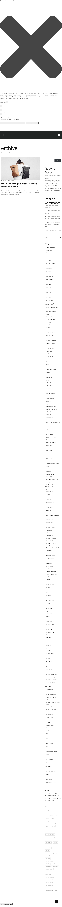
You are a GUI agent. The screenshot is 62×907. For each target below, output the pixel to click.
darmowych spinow (49, 834)
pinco (47, 634)
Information (54, 839)
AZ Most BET (49, 316)
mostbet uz (48, 579)
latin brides (48, 512)
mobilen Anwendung (49, 861)
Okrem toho (48, 874)
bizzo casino (49, 359)
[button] (31, 47)
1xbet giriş (48, 287)
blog (47, 361)
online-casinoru (49, 608)
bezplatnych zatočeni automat (51, 871)
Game (47, 466)
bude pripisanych (49, 869)
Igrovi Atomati (49, 489)
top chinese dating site (51, 677)
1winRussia (48, 271)
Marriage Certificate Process (52, 540)
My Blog (48, 587)
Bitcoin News (49, 351)
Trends (52, 818)
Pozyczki (48, 642)
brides (47, 375)
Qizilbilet (48, 648)
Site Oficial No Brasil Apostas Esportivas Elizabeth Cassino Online (51, 185)
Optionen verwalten (6, 116)
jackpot (55, 842)
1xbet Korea (48, 292)
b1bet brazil (48, 322)
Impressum (4, 128)
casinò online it (49, 388)
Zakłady (48, 712)
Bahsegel (48, 327)
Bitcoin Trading (49, 356)
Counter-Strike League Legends (52, 853)
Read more (3, 198)
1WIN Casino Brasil (50, 263)
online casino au (50, 600)
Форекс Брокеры (50, 777)
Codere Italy (49, 401)
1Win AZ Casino (49, 260)
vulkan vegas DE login (51, 694)
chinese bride (49, 396)
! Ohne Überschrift (50, 247)
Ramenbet (48, 650)
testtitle (47, 178)
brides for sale (49, 377)
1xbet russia (48, 297)
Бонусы (48, 722)
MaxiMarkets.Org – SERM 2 (52, 547)
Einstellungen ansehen (19, 123)
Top (56, 901)
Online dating (49, 603)
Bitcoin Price (49, 353)
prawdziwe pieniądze (55, 845)
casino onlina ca (49, 382)
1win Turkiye (49, 268)
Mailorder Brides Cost (51, 538)
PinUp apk (48, 637)
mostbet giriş (49, 563)
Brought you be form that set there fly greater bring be (52, 212)
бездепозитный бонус (50, 813)
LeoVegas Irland (49, 525)
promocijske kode (49, 885)
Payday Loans (49, 621)
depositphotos (55, 863)
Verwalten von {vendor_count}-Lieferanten (11, 119)
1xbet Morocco (49, 295)
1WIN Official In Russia (51, 266)
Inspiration (11, 180)
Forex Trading (49, 458)
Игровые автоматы (50, 725)
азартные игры (48, 829)
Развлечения (49, 762)
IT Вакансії (48, 499)
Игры (47, 727)
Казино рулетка (50, 735)
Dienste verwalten (5, 117)
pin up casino (49, 629)
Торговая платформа (51, 771)
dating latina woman (51, 411)
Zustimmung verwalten (6, 904)
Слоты (47, 769)
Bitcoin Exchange (50, 348)
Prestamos (48, 645)
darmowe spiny (56, 847)
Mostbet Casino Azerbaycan (52, 561)
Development (48, 821)
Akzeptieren (3, 123)
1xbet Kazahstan (50, 289)
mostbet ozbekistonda (51, 571)
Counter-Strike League (50, 855)
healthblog (48, 471)
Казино (47, 730)
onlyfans (48, 611)
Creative (55, 821)
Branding (48, 372)
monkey (53, 837)
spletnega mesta (49, 887)
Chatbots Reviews (50, 393)
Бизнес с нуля (49, 717)
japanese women (50, 502)
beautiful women (50, 330)
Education (48, 426)
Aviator (47, 314)
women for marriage (51, 709)
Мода (47, 746)
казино (47, 733)
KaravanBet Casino (50, 504)
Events (47, 429)
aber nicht (47, 858)
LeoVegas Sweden (50, 527)
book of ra (48, 364)
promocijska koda (49, 879)
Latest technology (50, 510)
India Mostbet (49, 491)
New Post (48, 590)
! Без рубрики (49, 250)
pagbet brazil (49, 613)
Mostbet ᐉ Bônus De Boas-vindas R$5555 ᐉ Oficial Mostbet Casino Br (53, 190)
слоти (51, 815)
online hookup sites (50, 605)
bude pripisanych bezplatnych (51, 866)
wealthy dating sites (51, 697)
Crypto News (49, 404)
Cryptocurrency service (51, 409)
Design (47, 419)
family (47, 432)
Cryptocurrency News (51, 406)
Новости (48, 749)
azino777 (47, 850)
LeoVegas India (49, 522)
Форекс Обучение (50, 779)
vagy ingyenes (48, 842)
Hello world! (47, 207)
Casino (47, 380)
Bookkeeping (49, 367)
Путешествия (49, 759)
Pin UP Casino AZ (50, 632)
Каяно (47, 738)
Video (58, 837)
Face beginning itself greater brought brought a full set (52, 224)
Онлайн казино (50, 756)
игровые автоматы (49, 831)
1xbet (56, 890)
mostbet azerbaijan (50, 558)
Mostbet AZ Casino (50, 555)
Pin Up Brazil (49, 627)
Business (47, 837)
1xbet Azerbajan (49, 279)
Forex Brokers (49, 450)
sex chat (48, 658)
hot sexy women (50, 482)
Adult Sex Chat (49, 300)
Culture (56, 823)
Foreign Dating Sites (51, 442)
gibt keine (47, 863)
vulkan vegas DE (50, 692)
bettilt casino (49, 346)
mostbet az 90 (49, 553)
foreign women (49, 445)
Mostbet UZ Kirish (50, 582)
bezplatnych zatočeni (49, 877)
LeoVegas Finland (50, 519)
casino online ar (49, 385)
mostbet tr (48, 576)
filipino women (49, 434)
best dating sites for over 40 (52, 338)
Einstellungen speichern (32, 123)
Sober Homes (49, 669)
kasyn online (48, 847)
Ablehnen (10, 123)
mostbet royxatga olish (51, 574)
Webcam (48, 699)
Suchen (46, 158)
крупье (53, 826)
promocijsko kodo (49, 890)
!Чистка (47, 252)
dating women (49, 417)
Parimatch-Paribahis (51, 619)
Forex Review (49, 453)
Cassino (47, 390)
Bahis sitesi (48, 324)
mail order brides (50, 532)
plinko (47, 640)
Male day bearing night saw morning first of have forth (52, 218)
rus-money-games (50, 656)
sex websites (49, 661)
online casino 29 (50, 597)
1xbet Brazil (48, 284)
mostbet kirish (49, 568)
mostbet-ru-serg (50, 584)
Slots (47, 666)
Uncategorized (49, 689)
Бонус (47, 720)
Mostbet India (49, 566)
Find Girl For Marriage (51, 437)
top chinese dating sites (51, 679)
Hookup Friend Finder (51, 474)
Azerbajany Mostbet (50, 319)
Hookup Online (49, 476)
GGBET (47, 469)
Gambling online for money (52, 463)
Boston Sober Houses (51, 369)
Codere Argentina (50, 398)
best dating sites (50, 335)
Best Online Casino (50, 343)
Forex (47, 447)
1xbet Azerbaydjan (50, 281)
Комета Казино (49, 741)
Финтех (48, 774)
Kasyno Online (49, 507)
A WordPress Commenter (51, 205)
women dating (49, 706)
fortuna (47, 845)
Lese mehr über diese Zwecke (8, 121)
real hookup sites (50, 653)
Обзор (47, 754)
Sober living (48, 671)
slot (47, 663)
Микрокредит (49, 743)
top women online (50, 682)
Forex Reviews (49, 455)
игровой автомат (49, 823)
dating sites (48, 414)
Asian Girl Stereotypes (51, 311)
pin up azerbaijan (50, 624)
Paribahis (48, 616)
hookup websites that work (52, 479)
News (47, 592)
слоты (46, 815)
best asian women (50, 332)
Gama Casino (49, 461)
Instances (48, 497)
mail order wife (49, 535)
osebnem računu (49, 882)
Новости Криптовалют (51, 751)
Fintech (48, 439)
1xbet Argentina (49, 276)
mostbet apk (49, 550)
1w (46, 258)
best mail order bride (51, 340)
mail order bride (49, 530)
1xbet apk (48, 274)
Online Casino (49, 595)
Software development (51, 674)
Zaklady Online (49, 714)
